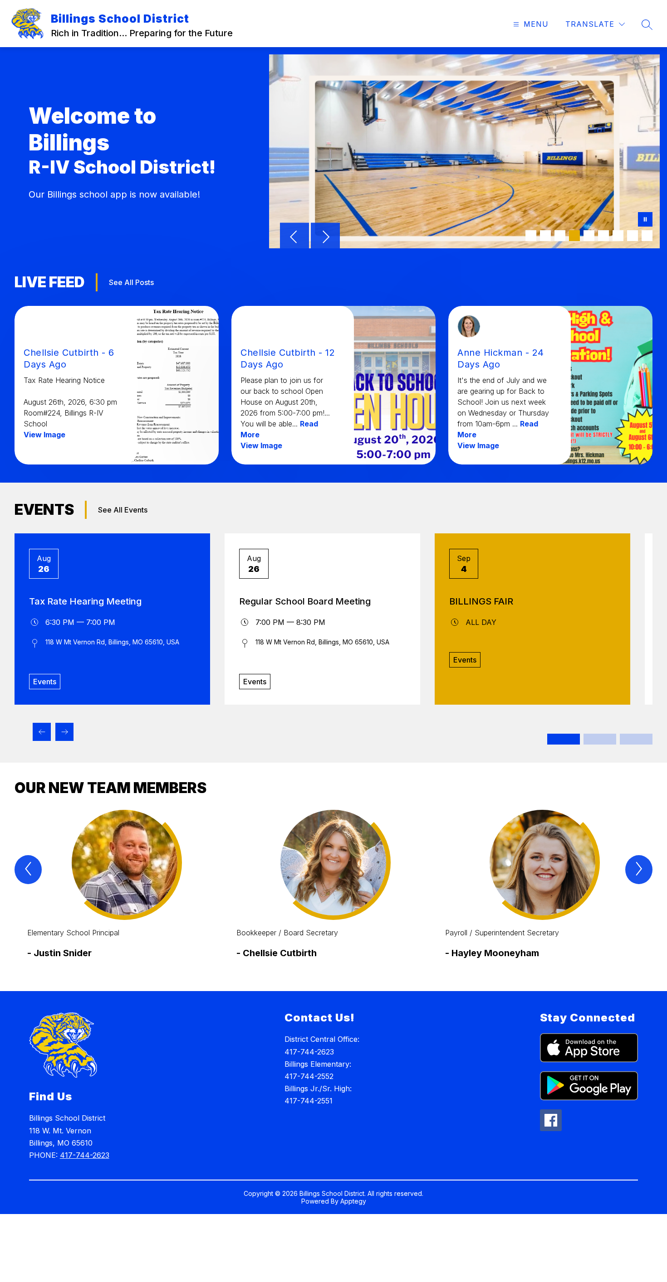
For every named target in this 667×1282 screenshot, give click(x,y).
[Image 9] (647, 235)
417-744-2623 (84, 1155)
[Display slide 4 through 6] (600, 739)
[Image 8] (632, 235)
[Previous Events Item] (42, 732)
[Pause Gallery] (645, 220)
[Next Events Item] (64, 732)
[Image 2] (545, 235)
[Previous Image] (294, 238)
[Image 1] (530, 235)
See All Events (122, 509)
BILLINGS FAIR (481, 601)
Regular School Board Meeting (305, 601)
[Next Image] (325, 238)
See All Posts (131, 282)
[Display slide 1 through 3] (563, 739)
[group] (124, 891)
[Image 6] (603, 235)
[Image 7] (618, 235)
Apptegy (353, 1201)
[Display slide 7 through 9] (636, 739)
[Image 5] (589, 235)
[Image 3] (559, 235)
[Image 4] (574, 235)
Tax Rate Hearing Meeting (85, 601)
